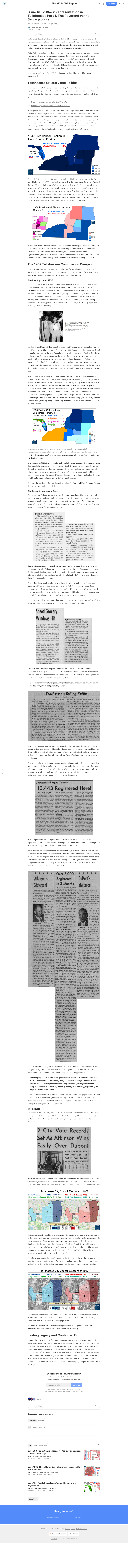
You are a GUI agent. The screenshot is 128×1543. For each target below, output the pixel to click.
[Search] (99, 4)
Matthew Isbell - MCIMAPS (40, 27)
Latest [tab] (35, 1445)
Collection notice (81, 1529)
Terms (73, 1529)
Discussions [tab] (43, 1445)
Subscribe (111, 4)
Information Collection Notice (63, 1391)
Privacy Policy (79, 1391)
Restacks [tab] (41, 1420)
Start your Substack (59, 1534)
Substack (54, 1539)
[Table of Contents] (2, 771)
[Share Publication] (103, 4)
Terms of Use (74, 1389)
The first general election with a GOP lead (42, 1488)
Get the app (74, 1534)
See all (31, 1499)
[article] (64, 1456)
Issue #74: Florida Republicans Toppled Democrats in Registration (52, 1484)
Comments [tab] (32, 1420)
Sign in (121, 4)
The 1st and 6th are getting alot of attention (43, 1472)
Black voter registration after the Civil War (49, 102)
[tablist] (36, 1420)
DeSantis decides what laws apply (39, 1456)
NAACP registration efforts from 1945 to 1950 (50, 105)
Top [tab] (30, 1445)
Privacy (67, 1529)
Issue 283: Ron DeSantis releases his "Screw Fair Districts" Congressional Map (54, 1452)
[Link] (24, 82)
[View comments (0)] (37, 34)
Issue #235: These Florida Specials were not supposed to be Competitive (54, 1468)
